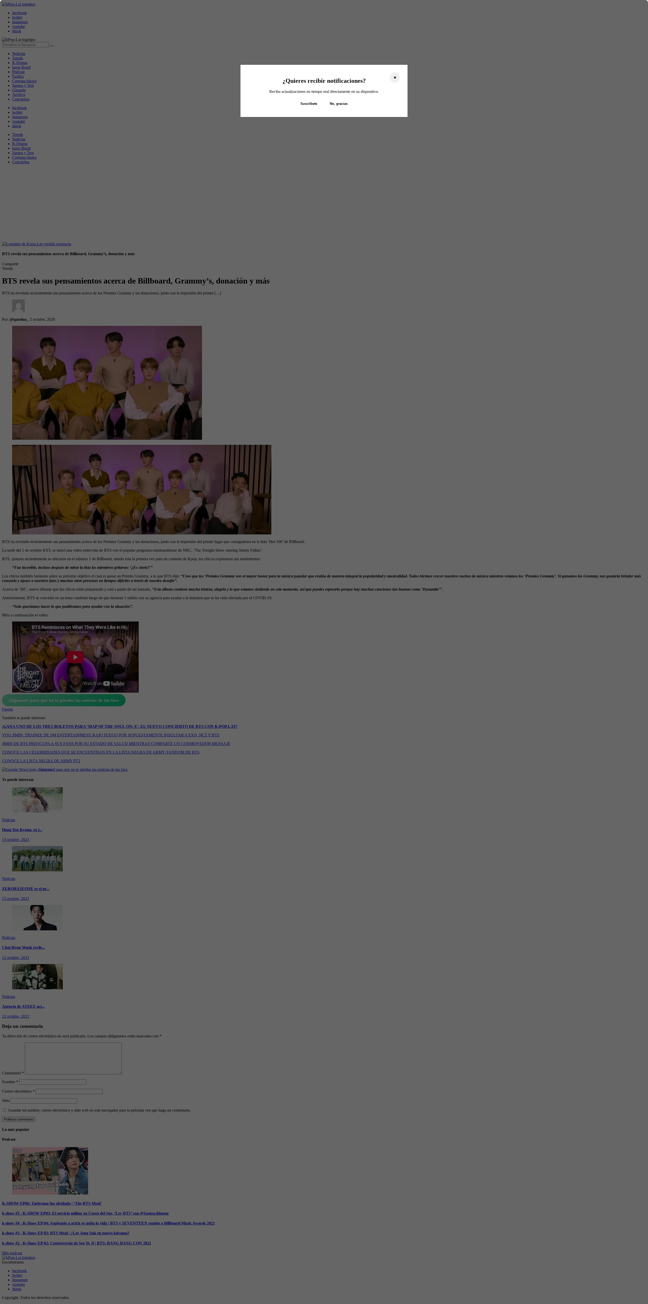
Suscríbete (308, 104)
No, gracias (339, 104)
